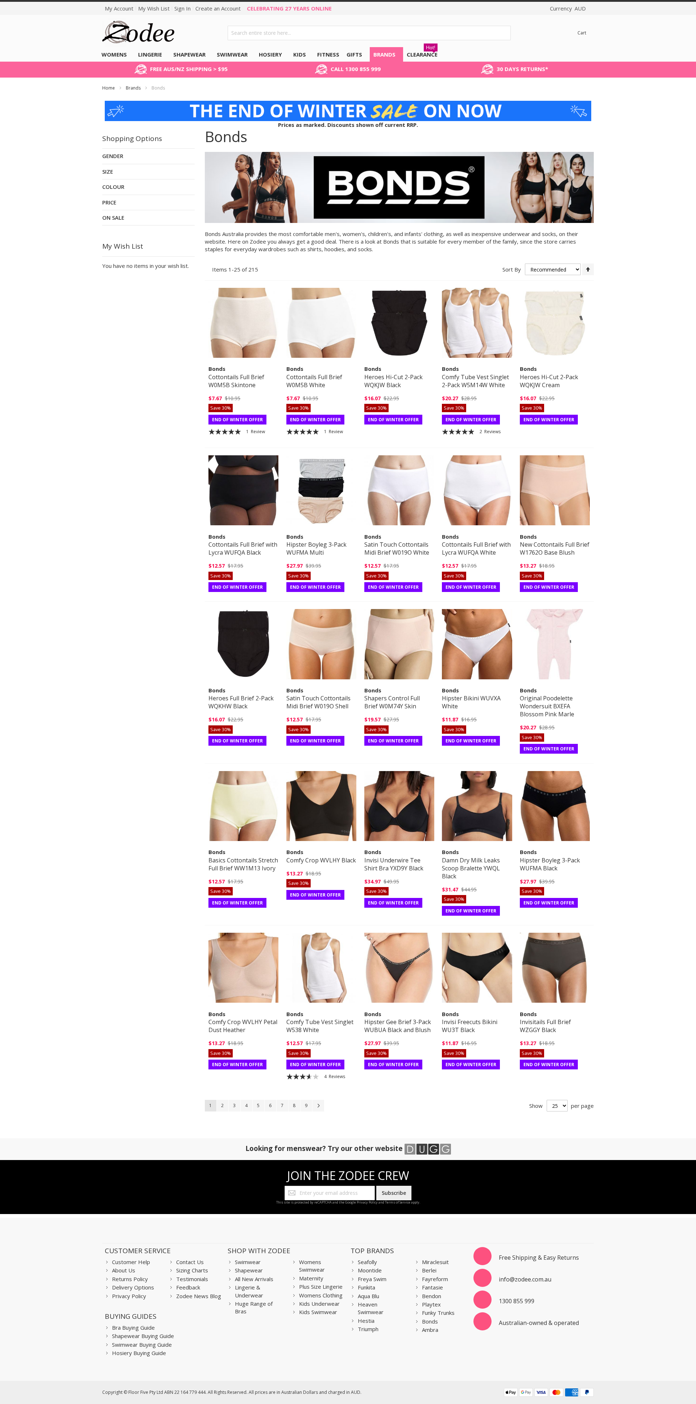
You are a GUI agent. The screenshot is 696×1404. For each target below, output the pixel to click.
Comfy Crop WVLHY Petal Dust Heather (242, 1026)
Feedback (188, 1287)
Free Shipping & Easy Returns (539, 1258)
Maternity (311, 1278)
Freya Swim (372, 1279)
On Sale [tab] (113, 217)
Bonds (430, 1321)
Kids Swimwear (318, 1312)
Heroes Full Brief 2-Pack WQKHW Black (241, 702)
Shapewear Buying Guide (143, 1335)
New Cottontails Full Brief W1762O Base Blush (554, 548)
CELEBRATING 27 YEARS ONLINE (289, 8)
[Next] (318, 1105)
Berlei (429, 1270)
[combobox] (369, 33)
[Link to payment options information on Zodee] (549, 1393)
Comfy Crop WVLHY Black (321, 860)
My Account (119, 8)
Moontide (370, 1270)
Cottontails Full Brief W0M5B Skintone (236, 381)
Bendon (431, 1296)
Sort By (511, 269)
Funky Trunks (438, 1312)
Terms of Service (397, 1202)
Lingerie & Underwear (249, 1291)
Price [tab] (109, 202)
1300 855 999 (516, 1301)
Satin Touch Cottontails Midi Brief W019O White (396, 548)
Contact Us (190, 1262)
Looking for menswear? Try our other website (325, 1148)
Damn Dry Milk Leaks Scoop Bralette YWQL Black (471, 868)
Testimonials (192, 1279)
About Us (123, 1270)
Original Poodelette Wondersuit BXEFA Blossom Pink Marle (547, 706)
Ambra (430, 1329)
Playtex (431, 1304)
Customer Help (131, 1262)
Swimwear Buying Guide (142, 1344)
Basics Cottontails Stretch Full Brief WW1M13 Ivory (243, 864)
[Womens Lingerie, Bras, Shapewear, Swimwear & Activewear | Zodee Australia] (138, 32)
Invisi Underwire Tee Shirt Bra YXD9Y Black (393, 864)
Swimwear (248, 1262)
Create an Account (218, 8)
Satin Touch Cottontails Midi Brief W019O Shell (318, 702)
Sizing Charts (192, 1270)
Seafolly (367, 1262)
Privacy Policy (367, 1202)
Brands (134, 88)
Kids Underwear (319, 1303)
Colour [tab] (113, 186)
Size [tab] (107, 171)
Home (109, 88)
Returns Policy (130, 1279)
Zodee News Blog (198, 1296)
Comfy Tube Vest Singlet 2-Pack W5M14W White (475, 381)
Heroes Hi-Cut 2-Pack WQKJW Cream (549, 381)
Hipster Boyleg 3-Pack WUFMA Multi (316, 548)
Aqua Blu (368, 1296)
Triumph (368, 1329)
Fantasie (432, 1287)
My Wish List (154, 8)
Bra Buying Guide (133, 1327)
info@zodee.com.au (525, 1279)
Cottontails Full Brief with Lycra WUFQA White (476, 548)
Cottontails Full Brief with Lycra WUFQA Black (242, 548)
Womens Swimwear (312, 1265)
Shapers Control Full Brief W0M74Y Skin (392, 702)
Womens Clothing (321, 1295)
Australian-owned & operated (539, 1323)
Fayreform (435, 1279)
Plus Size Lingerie (321, 1286)
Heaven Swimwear (371, 1308)
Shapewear (249, 1270)
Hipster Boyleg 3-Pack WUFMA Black (550, 864)
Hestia (366, 1320)
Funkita (366, 1287)
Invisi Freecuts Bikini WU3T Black (469, 1026)
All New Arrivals (254, 1279)
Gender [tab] (112, 156)
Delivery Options (133, 1287)
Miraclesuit (435, 1262)
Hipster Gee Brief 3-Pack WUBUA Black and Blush (397, 1026)
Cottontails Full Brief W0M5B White (314, 381)
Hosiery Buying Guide (139, 1353)
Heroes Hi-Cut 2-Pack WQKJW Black (393, 381)
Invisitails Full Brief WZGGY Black (545, 1026)
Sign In (182, 8)
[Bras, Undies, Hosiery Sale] (348, 104)
